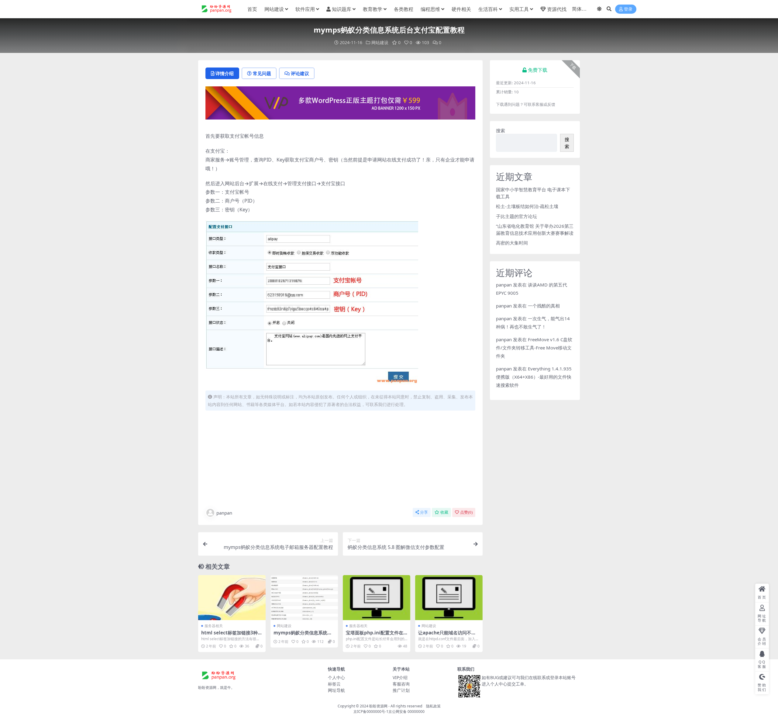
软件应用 (305, 9)
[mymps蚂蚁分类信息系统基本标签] (304, 597)
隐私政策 (433, 706)
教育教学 (372, 9)
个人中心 (336, 677)
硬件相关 (461, 9)
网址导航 (336, 690)
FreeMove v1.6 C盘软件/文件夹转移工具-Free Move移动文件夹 (534, 347)
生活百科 (488, 9)
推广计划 (401, 690)
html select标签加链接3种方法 (231, 635)
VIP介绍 (400, 677)
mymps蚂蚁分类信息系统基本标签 (303, 635)
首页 (252, 9)
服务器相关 (214, 625)
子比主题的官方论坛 (516, 216)
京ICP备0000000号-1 (370, 711)
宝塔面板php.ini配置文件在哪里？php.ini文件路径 (374, 635)
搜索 (500, 130)
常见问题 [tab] (262, 73)
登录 (628, 9)
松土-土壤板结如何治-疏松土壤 (527, 206)
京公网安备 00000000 (406, 711)
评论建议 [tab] (300, 73)
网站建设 (274, 9)
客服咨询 (401, 684)
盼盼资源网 (378, 706)
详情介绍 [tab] (224, 73)
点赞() (466, 512)
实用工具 (519, 9)
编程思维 (430, 9)
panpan (224, 513)
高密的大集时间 (512, 243)
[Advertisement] (340, 460)
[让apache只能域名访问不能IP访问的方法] (449, 597)
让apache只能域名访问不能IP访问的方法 (448, 635)
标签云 (334, 684)
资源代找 (556, 9)
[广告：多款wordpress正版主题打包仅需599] (340, 105)
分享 (424, 512)
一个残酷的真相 (544, 306)
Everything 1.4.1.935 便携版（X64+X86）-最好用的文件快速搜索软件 (534, 377)
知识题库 (341, 9)
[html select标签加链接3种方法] (232, 597)
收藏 (444, 512)
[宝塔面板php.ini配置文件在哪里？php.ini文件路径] (376, 597)
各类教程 (403, 9)
